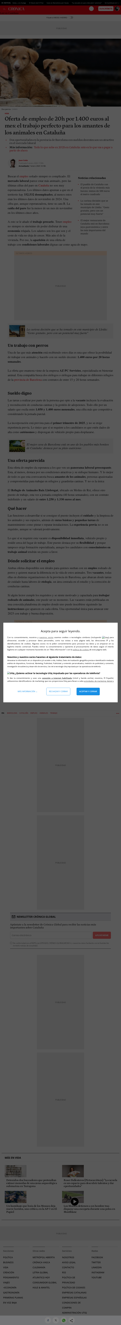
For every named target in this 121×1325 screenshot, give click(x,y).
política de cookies (81, 649)
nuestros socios (46, 637)
